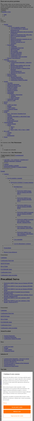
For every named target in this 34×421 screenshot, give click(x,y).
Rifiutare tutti (17, 411)
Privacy (5, 403)
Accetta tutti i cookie (17, 407)
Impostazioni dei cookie (17, 416)
